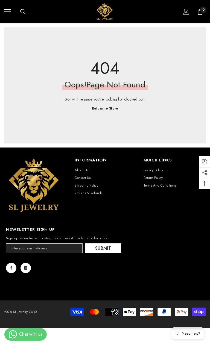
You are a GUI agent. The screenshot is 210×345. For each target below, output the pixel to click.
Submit (103, 248)
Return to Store (105, 108)
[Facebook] (11, 268)
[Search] (23, 11)
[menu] (7, 11)
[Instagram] (26, 268)
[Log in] (186, 12)
